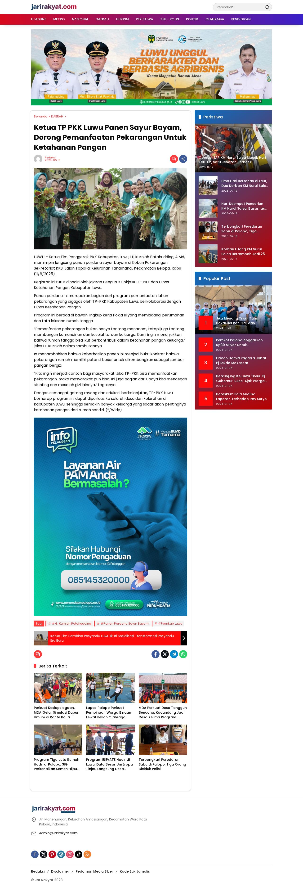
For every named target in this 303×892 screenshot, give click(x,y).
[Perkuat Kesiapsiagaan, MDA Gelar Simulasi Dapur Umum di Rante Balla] (58, 688)
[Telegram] (174, 654)
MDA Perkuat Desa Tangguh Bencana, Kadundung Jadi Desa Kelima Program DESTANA (163, 713)
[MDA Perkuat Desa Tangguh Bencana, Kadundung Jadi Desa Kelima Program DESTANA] (163, 688)
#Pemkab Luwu (170, 623)
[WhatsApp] (183, 654)
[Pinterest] (52, 854)
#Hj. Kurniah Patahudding (71, 623)
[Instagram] (70, 854)
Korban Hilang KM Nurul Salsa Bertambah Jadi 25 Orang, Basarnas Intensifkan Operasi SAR (243, 252)
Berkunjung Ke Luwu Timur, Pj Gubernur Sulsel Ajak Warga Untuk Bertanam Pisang (240, 378)
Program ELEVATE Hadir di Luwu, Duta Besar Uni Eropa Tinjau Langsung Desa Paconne (109, 764)
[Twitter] (165, 654)
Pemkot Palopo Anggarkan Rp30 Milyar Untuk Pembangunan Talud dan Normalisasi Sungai (239, 342)
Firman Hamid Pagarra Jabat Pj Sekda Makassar (241, 360)
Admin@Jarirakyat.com (58, 833)
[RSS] (87, 854)
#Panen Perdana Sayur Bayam (125, 623)
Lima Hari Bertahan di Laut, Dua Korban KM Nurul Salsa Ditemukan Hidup (244, 183)
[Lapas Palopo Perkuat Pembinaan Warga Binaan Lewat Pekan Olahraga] (110, 688)
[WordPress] (61, 854)
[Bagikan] (183, 159)
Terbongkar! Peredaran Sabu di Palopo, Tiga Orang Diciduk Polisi (162, 764)
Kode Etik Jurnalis (135, 871)
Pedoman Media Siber (94, 871)
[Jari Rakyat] (54, 7)
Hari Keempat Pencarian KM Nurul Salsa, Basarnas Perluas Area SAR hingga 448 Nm (243, 206)
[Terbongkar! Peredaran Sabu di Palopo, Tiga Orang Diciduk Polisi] (163, 740)
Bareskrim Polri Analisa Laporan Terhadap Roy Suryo (241, 396)
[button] (267, 7)
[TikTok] (78, 854)
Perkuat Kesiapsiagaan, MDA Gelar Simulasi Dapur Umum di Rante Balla (56, 712)
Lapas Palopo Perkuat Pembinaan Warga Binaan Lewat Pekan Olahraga (108, 712)
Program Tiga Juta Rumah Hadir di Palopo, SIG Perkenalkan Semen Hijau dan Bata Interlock (56, 764)
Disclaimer (60, 871)
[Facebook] (156, 654)
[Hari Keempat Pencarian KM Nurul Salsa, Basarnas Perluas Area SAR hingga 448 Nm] (208, 208)
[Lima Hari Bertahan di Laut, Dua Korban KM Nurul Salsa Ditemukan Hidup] (208, 185)
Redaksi (50, 157)
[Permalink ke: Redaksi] (39, 159)
